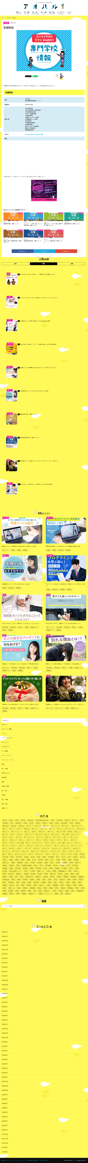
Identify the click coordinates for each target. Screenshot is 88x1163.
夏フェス (79, 862)
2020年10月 (5, 984)
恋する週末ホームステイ (16, 871)
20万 (18, 820)
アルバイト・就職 (6, 729)
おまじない (43, 831)
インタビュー (81, 828)
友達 (70, 859)
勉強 (14, 550)
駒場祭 (5, 893)
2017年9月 (5, 1147)
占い (53, 859)
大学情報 (49, 865)
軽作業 (25, 888)
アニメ (5, 828)
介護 (33, 857)
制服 (12, 859)
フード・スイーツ (6, 755)
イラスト (61, 828)
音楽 (55, 891)
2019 (11, 820)
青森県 (23, 891)
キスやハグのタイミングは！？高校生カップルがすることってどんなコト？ (38, 297)
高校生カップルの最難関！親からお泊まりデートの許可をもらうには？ (37, 367)
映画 (73, 874)
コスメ (12, 837)
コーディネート (76, 834)
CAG (53, 820)
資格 (81, 885)
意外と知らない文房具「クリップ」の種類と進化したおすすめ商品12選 (37, 344)
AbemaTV (31, 820)
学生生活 (61, 550)
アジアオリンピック (77, 826)
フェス (5, 848)
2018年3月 (5, 1121)
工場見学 (65, 868)
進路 (46, 888)
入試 (64, 857)
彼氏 (78, 868)
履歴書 (57, 868)
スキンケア (14, 840)
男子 (5, 882)
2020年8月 (5, 993)
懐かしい (77, 871)
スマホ (46, 840)
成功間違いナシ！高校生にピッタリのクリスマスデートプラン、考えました (38, 461)
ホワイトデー (45, 851)
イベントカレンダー (7, 738)
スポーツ (39, 840)
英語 (36, 885)
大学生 (56, 865)
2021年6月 (5, 976)
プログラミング (57, 848)
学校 (12, 868)
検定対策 (74, 876)
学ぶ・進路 (26, 12)
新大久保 (53, 874)
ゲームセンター (56, 834)
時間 (12, 876)
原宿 (65, 859)
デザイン (6, 843)
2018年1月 (5, 1130)
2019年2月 (5, 1072)
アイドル (39, 826)
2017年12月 (5, 1134)
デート (67, 840)
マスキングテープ (56, 851)
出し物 (83, 857)
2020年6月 (5, 1002)
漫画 (69, 879)
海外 (50, 879)
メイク (79, 851)
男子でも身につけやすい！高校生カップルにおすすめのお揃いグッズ (63, 609)
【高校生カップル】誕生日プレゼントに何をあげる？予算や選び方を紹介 (20, 650)
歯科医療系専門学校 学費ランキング (28, 437)
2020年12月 (5, 980)
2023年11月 (5, 945)
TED (72, 823)
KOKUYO (19, 823)
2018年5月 (5, 1112)
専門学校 (4, 777)
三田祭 (82, 854)
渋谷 (56, 879)
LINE (26, 823)
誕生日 (69, 885)
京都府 (27, 857)
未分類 (10, 322)
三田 (76, 854)
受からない (6, 862)
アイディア (30, 826)
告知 (3, 764)
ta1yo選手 (65, 823)
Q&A (52, 823)
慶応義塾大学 (63, 871)
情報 (55, 871)
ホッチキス (26, 851)
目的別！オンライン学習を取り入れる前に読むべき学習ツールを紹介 (19, 532)
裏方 (49, 885)
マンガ (72, 851)
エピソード (6, 831)
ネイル (54, 843)
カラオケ (21, 834)
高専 (19, 893)
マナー (65, 851)
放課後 (63, 589)
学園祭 (5, 868)
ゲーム (47, 834)
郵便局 (63, 888)
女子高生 (6, 627)
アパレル (13, 828)
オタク (35, 831)
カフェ (13, 834)
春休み (5, 876)
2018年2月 (5, 1125)
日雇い (60, 874)
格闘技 (66, 876)
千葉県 (41, 859)
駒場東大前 (80, 891)
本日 (15, 263)
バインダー (6, 845)
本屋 (22, 876)
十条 (35, 859)
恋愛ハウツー (35, 627)
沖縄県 (25, 879)
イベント (4, 733)
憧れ (71, 871)
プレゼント (6, 667)
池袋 (20, 879)
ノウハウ (71, 843)
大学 (42, 865)
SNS (58, 823)
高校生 (25, 550)
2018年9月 (5, 1094)
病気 (24, 882)
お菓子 (70, 831)
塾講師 (65, 862)
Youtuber (22, 826)
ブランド (21, 848)
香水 (73, 891)
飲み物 (61, 891)
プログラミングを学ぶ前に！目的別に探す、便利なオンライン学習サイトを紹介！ (65, 570)
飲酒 (68, 891)
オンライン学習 (61, 831)
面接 (30, 891)
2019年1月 (5, 1077)
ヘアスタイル (17, 851)
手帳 (5, 874)
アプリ (20, 828)
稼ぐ (56, 882)
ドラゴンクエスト (38, 843)
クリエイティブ (30, 834)
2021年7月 (5, 971)
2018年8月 (5, 1099)
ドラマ (47, 843)
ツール (60, 840)
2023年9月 (5, 954)
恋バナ (21, 627)
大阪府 (62, 865)
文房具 (40, 874)
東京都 (46, 876)
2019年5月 (5, 1059)
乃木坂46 (20, 857)
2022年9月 (5, 967)
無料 (75, 879)
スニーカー (31, 840)
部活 (57, 888)
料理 (47, 874)
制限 (17, 859)
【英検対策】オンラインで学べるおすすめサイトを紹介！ (33, 391)
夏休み (5, 865)
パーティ (78, 843)
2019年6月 (5, 1055)
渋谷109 (63, 879)
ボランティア (36, 851)
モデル (11, 854)
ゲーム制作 (66, 834)
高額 (57, 893)
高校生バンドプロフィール (46, 893)
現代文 (81, 879)
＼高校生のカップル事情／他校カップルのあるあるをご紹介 (34, 321)
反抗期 (76, 859)
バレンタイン (40, 845)
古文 (27, 862)
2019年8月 (5, 1046)
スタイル (23, 840)
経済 (69, 882)
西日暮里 (56, 885)
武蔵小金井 (6, 879)
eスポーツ (69, 12)
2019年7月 (5, 1050)
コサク (5, 837)
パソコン (23, 845)
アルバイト (35, 828)
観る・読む (52, 12)
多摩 (19, 865)
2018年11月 (5, 1086)
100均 (5, 820)
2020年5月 (5, 1006)
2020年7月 (5, 998)
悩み (5, 630)
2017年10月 (5, 1143)
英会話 (29, 885)
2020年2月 (5, 1020)
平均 (72, 868)
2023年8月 (5, 958)
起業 (5, 888)
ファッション (51, 627)
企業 (39, 857)
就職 (51, 868)
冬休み (76, 857)
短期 (30, 882)
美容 (80, 882)
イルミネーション (71, 828)
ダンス (53, 840)
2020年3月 (5, 1015)
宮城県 (25, 868)
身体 (20, 888)
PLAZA (45, 823)
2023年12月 (5, 940)
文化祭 (33, 874)
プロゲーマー (68, 848)
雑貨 (5, 891)
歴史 (14, 879)
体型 (45, 857)
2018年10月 (5, 1090)
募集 (29, 859)
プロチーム (77, 848)
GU (12, 823)
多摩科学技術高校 (27, 865)
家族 (32, 868)
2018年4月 (5, 1116)
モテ (5, 854)
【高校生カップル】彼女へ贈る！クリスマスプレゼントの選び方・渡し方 (20, 690)
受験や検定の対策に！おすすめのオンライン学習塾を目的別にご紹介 (63, 532)
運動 (51, 888)
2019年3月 (5, 1068)
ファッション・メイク (8, 759)
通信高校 (33, 888)
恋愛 (8, 273)
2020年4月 (5, 1011)
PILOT (38, 823)
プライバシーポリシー (18, 1160)
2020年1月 (5, 1024)
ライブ (32, 854)
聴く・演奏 (44, 12)
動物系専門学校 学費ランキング (27, 414)
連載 (40, 888)
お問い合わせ (44, 1160)
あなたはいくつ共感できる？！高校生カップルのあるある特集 (35, 484)
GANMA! (6, 823)
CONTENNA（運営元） (32, 1160)
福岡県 (44, 882)
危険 (59, 859)
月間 (72, 263)
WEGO (78, 823)
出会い (5, 859)
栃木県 (59, 876)
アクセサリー (66, 826)
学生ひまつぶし (6, 773)
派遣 (39, 879)
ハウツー (15, 845)
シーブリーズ (58, 837)
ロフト (64, 854)
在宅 (52, 862)
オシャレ (28, 831)
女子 (69, 865)
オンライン (6, 550)
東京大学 (39, 876)
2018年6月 (5, 1108)
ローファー (56, 854)
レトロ (48, 854)
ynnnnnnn (6, 826)
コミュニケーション (30, 837)
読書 (76, 885)
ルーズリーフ (40, 854)
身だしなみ (12, 888)
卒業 (47, 859)
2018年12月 (5, 1081)
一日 (71, 854)
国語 (47, 862)
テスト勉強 (21, 843)
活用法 (32, 879)
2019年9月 (5, 1042)
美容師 (5, 885)
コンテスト (40, 837)
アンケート (44, 828)
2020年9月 (5, 989)
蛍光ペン (43, 885)
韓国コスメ (47, 891)
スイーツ (6, 840)
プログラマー (47, 848)
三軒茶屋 (6, 857)
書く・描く (35, 12)
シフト (66, 837)
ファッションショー (77, 845)
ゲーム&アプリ (61, 12)
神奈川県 (37, 882)
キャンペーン (5, 742)
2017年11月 (5, 1138)
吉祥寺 (40, 862)
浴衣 (45, 879)
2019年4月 (5, 1064)
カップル (6, 834)
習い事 (12, 885)
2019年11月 (5, 1033)
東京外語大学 (30, 876)
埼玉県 (58, 862)
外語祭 (12, 865)
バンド (57, 845)
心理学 (5, 871)
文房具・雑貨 (10, 343)
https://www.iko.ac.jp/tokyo (33, 134)
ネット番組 (5, 751)
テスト (13, 843)
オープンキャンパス (17, 831)
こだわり (20, 837)
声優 (72, 862)
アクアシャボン (56, 826)
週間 (43, 263)
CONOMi (60, 820)
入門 (70, 857)
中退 (13, 857)
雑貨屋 (11, 891)
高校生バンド (33, 893)
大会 (36, 865)
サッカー (49, 837)
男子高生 (12, 882)
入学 (58, 857)
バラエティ (31, 845)
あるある (27, 828)
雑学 (83, 888)
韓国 (41, 891)
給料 (74, 882)
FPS (82, 820)
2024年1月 (5, 936)
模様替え (82, 876)
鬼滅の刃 (69, 893)
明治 (67, 874)
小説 (46, 868)
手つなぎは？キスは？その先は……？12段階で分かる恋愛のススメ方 (36, 274)
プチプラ (13, 848)
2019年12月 (5, 1028)
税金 (50, 882)
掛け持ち (12, 874)
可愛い (33, 862)
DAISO (67, 820)
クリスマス (50, 708)
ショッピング (75, 837)
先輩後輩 (52, 857)
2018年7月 (5, 1103)
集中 (78, 888)
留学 (19, 882)
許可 (63, 885)
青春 (17, 891)
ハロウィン (49, 845)
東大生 (53, 876)
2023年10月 (5, 949)
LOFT (32, 823)
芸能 (23, 885)
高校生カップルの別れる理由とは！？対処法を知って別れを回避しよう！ (64, 650)
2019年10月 (5, 1037)
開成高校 (71, 888)
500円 (24, 820)
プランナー (29, 848)
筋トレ (62, 882)
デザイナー (74, 840)
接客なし (20, 874)
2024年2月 (5, 932)
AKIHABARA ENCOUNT (43, 820)
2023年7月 (5, 962)
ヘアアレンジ (7, 851)
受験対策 (21, 862)
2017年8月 (5, 1152)
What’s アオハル (6, 1160)
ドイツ (29, 843)
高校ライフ (19, 12)
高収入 (12, 893)
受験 (20, 550)
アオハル (47, 826)
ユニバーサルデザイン (21, 854)
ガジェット (78, 831)
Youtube (14, 826)
